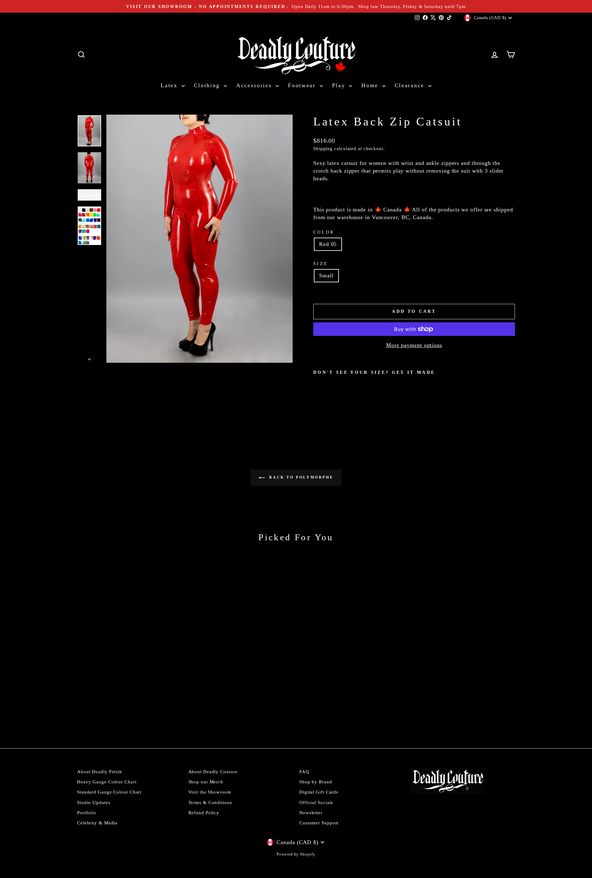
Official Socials (316, 802)
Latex (170, 85)
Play (340, 85)
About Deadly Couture (213, 771)
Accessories (255, 85)
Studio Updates (93, 802)
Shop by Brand (315, 781)
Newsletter (311, 812)
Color (324, 232)
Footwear (303, 85)
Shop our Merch (206, 781)
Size (320, 263)
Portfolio (86, 812)
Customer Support (319, 822)
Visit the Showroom (209, 791)
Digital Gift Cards (318, 791)
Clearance (411, 85)
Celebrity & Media (97, 822)
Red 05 (328, 244)
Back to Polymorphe (300, 477)
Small (326, 275)
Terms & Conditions (210, 802)
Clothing (208, 85)
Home (371, 85)
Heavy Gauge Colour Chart (107, 781)
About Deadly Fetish (99, 771)
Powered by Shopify (296, 854)
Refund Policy (204, 812)
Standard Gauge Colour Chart (109, 791)
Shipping (323, 148)
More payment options (414, 345)
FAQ (304, 771)
